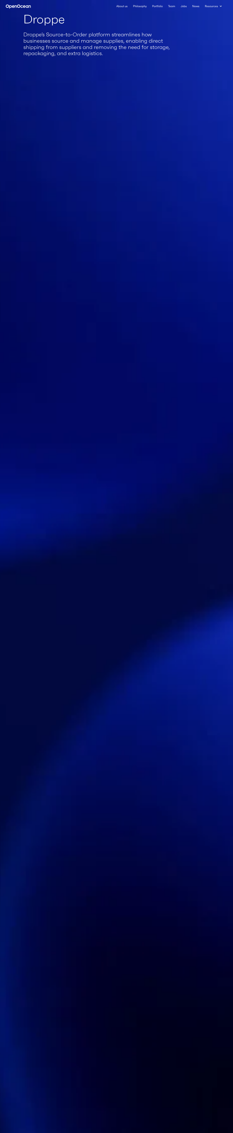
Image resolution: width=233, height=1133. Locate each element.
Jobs (184, 6)
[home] (18, 6)
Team (171, 6)
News (195, 6)
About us (122, 6)
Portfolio (157, 6)
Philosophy (140, 6)
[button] (213, 6)
